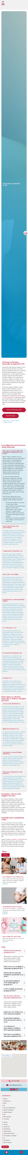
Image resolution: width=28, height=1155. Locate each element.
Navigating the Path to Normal (12, 907)
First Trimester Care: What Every (13, 877)
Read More (5, 883)
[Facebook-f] (11, 1089)
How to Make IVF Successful (11, 936)
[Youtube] (17, 1089)
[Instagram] (14, 1089)
